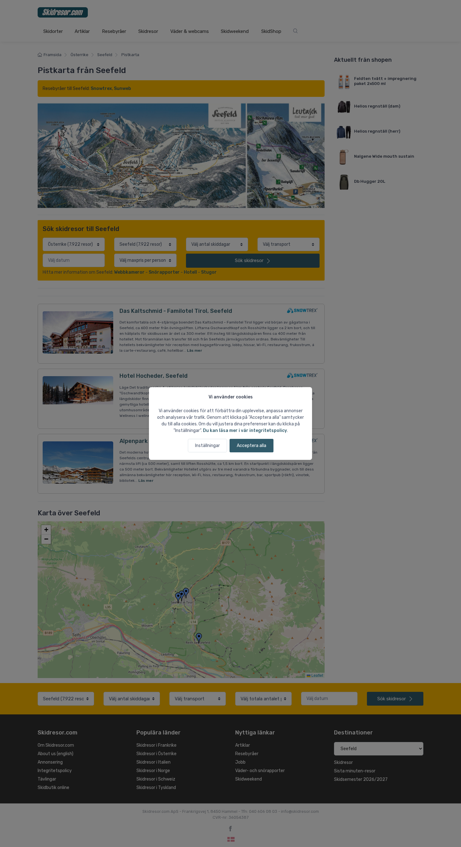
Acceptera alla (251, 445)
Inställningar (207, 445)
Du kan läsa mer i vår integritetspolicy (245, 430)
